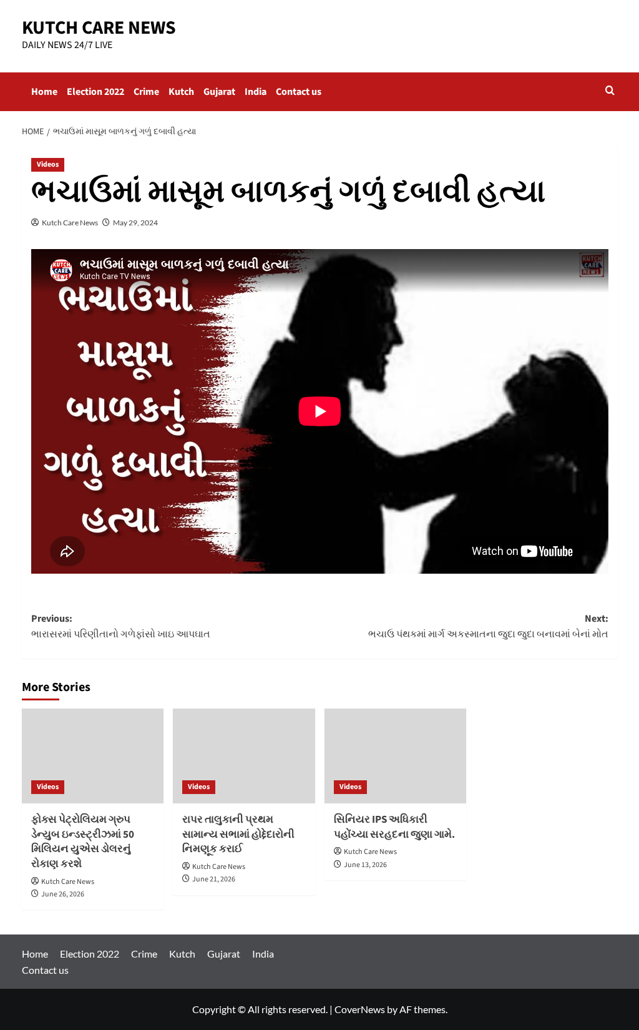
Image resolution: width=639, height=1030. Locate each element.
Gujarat (219, 92)
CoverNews (359, 1009)
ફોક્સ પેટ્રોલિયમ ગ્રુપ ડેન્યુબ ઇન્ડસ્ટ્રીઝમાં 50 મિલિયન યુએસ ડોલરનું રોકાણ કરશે (82, 841)
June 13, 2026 (365, 865)
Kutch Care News (70, 222)
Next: (488, 627)
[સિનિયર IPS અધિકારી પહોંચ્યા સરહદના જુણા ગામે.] (395, 756)
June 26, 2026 (62, 894)
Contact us (298, 92)
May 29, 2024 (135, 222)
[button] (610, 91)
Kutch (181, 92)
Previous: (120, 627)
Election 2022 (95, 92)
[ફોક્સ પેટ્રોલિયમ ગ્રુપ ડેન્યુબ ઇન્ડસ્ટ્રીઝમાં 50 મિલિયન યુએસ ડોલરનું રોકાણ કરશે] (93, 756)
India (255, 92)
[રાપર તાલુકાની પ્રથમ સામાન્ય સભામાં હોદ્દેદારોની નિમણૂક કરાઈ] (244, 756)
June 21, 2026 (213, 879)
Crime (146, 92)
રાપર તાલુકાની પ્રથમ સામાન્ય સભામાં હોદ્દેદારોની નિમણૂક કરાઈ (238, 834)
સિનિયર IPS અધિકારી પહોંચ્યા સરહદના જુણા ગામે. (394, 827)
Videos (48, 164)
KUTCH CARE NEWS (99, 27)
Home (44, 92)
